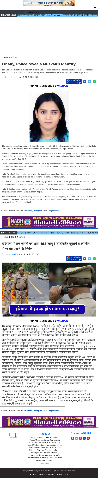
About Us (45, 433)
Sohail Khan (10, 77)
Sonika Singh (10, 254)
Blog (66, 474)
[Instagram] (80, 438)
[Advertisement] (49, 36)
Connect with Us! (81, 433)
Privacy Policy (51, 474)
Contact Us (41, 474)
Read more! (45, 463)
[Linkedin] (84, 438)
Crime (14, 57)
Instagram (37, 211)
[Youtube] (88, 438)
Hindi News (17, 237)
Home (5, 57)
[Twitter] (76, 438)
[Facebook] (72, 438)
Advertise (60, 474)
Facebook (27, 211)
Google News (53, 211)
